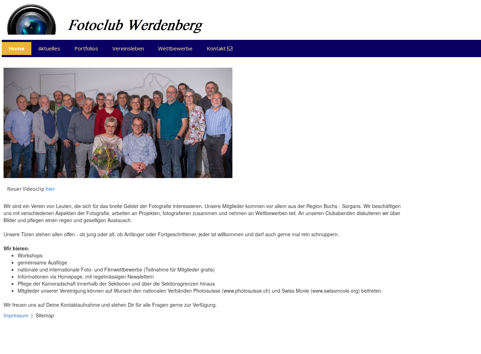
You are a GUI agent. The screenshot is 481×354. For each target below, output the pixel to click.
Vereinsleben (128, 48)
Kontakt (219, 48)
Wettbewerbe (175, 48)
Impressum (16, 315)
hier (50, 188)
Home (16, 48)
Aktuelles (49, 48)
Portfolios (86, 48)
